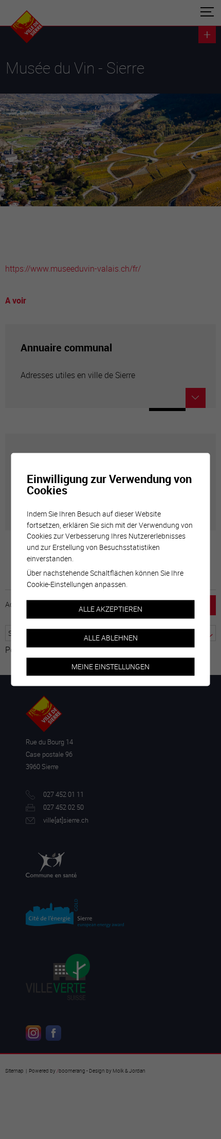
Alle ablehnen (111, 638)
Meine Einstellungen (110, 666)
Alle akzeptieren (110, 609)
